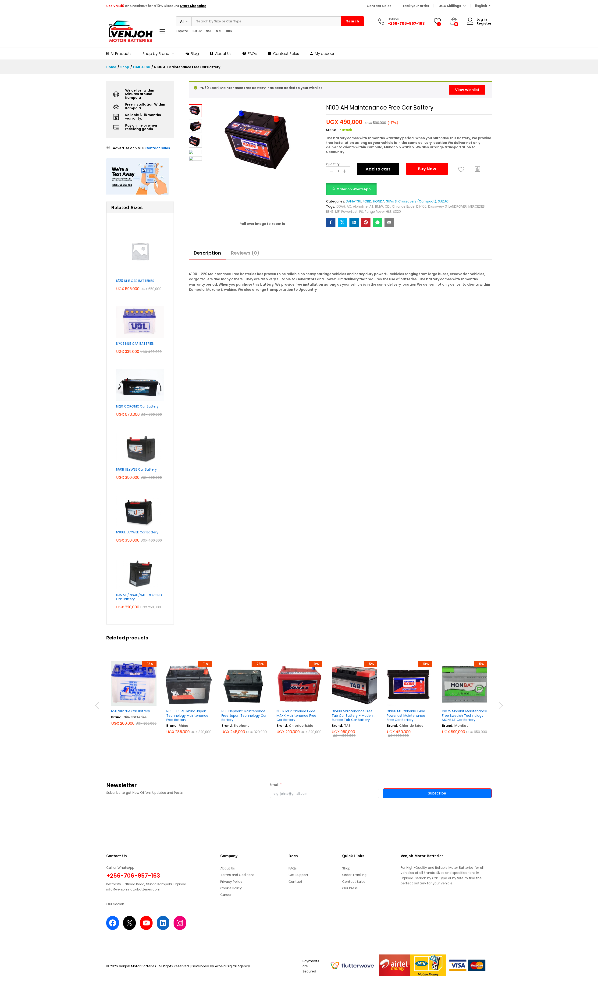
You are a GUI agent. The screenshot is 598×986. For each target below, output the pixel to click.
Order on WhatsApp (354, 189)
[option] (133, 699)
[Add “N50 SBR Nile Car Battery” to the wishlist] (133, 701)
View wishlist (467, 89)
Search (352, 21)
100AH (340, 206)
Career (225, 894)
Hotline (393, 19)
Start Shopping (193, 6)
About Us (223, 53)
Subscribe (437, 793)
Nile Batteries (135, 717)
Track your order (415, 6)
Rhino (183, 725)
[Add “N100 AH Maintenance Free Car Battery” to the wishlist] (461, 169)
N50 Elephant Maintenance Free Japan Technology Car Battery (244, 715)
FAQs (252, 53)
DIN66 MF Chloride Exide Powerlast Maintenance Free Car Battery (406, 715)
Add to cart (378, 169)
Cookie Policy (231, 888)
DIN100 (421, 206)
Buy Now (427, 169)
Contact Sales (379, 6)
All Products (121, 53)
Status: (331, 130)
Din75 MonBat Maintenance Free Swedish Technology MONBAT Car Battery (464, 715)
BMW (379, 206)
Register (484, 23)
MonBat (461, 725)
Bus (229, 31)
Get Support (298, 875)
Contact (295, 881)
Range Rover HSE (378, 211)
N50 (209, 31)
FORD (367, 201)
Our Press (350, 888)
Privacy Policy (231, 881)
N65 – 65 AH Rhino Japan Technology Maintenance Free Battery (187, 715)
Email (274, 784)
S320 (397, 211)
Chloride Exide (403, 206)
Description (207, 253)
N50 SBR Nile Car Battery (130, 711)
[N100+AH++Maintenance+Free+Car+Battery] (342, 222)
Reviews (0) (245, 253)
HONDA (378, 201)
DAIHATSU (353, 201)
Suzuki (197, 31)
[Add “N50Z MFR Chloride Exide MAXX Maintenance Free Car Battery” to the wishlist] (298, 701)
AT (371, 206)
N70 (219, 31)
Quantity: (333, 164)
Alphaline (360, 206)
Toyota (182, 31)
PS (361, 211)
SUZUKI (443, 201)
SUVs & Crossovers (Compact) (411, 201)
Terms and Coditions (237, 875)
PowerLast (349, 211)
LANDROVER (457, 206)
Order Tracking (354, 875)
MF (337, 211)
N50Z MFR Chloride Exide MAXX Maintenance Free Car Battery (296, 715)
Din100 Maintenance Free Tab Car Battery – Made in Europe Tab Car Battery (353, 715)
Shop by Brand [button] (155, 54)
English (481, 5)
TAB (347, 725)
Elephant (241, 725)
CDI (387, 206)
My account (326, 53)
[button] (477, 169)
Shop (346, 868)
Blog (195, 53)
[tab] (207, 255)
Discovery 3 (437, 206)
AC (349, 206)
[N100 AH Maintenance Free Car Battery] (330, 222)
